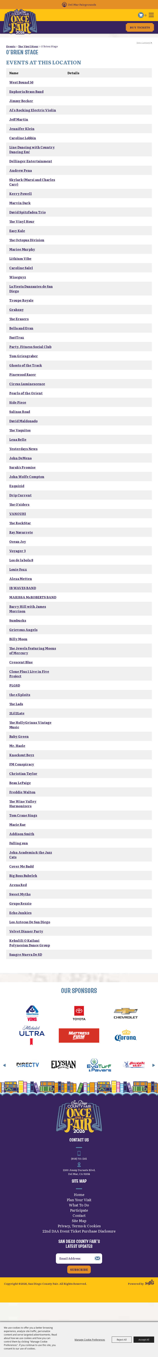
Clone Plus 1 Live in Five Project (29, 673)
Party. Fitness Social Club (30, 346)
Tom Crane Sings (23, 815)
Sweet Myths (20, 894)
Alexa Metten (20, 578)
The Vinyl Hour (28, 46)
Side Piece (17, 402)
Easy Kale (17, 230)
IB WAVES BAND (22, 588)
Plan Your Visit (79, 1199)
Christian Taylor (23, 773)
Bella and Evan (21, 328)
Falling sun (18, 843)
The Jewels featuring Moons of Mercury (32, 650)
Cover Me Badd (21, 866)
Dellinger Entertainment (30, 161)
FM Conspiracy (21, 764)
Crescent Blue (21, 662)
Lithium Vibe (20, 258)
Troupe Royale (21, 300)
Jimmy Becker (21, 100)
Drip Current (20, 495)
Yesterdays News (23, 448)
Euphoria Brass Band (26, 91)
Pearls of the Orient (26, 393)
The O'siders (19, 504)
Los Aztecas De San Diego (29, 922)
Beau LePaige (20, 782)
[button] (4, 1065)
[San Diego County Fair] (20, 21)
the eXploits (19, 694)
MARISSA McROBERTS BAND (32, 597)
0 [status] (145, 15)
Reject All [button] (122, 1339)
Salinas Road (19, 411)
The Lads (16, 704)
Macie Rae (17, 824)
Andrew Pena (20, 170)
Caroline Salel (21, 267)
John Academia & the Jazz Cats (30, 854)
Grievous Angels (23, 629)
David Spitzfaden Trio (27, 212)
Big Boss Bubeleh (23, 875)
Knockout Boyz (21, 755)
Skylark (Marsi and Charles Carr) (32, 182)
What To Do (79, 1205)
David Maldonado (23, 421)
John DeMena (20, 458)
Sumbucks (17, 620)
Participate (79, 1210)
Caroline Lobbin (22, 138)
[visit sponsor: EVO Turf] (81, 1065)
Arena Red (18, 884)
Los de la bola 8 (21, 560)
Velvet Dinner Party (26, 931)
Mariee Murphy (22, 249)
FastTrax (16, 337)
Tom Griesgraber (23, 356)
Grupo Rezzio (20, 903)
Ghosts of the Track (25, 365)
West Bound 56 (21, 82)
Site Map (79, 1220)
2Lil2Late (16, 713)
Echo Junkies (20, 912)
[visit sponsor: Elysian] (45, 1065)
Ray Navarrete (21, 532)
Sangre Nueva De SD (25, 954)
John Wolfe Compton (26, 476)
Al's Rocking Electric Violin (32, 110)
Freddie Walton (22, 792)
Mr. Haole (17, 745)
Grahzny (16, 309)
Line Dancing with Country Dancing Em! (32, 149)
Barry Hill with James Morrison (27, 608)
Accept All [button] (144, 1339)
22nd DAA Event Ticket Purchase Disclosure (79, 1231)
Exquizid (16, 485)
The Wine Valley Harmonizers (22, 803)
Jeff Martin (18, 119)
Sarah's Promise (22, 467)
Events (10, 46)
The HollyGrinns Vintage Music (30, 724)
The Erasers (19, 318)
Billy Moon (18, 639)
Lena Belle (17, 439)
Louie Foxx (18, 569)
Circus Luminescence (27, 383)
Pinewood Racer (22, 374)
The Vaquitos (20, 430)
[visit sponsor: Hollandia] (116, 1065)
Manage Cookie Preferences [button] (90, 1339)
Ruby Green (19, 736)
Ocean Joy (17, 541)
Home (79, 1194)
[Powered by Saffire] (149, 1282)
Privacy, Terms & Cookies (79, 1225)
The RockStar (20, 523)
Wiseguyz (17, 277)
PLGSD (14, 685)
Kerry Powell (20, 193)
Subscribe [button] (79, 1269)
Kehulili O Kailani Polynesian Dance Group (29, 942)
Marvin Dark (20, 202)
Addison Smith (21, 833)
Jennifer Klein (21, 128)
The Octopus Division (26, 240)
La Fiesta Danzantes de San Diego (31, 288)
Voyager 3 (17, 550)
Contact (79, 1215)
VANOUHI (17, 513)
